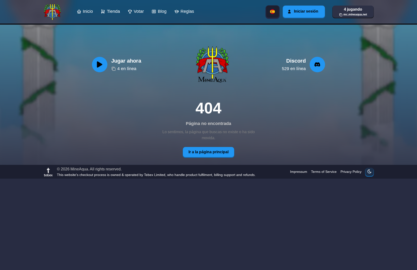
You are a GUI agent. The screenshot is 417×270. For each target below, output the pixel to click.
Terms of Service (324, 172)
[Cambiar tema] (369, 172)
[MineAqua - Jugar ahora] (212, 64)
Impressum (298, 172)
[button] (353, 12)
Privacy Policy (351, 172)
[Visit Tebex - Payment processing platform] (48, 172)
